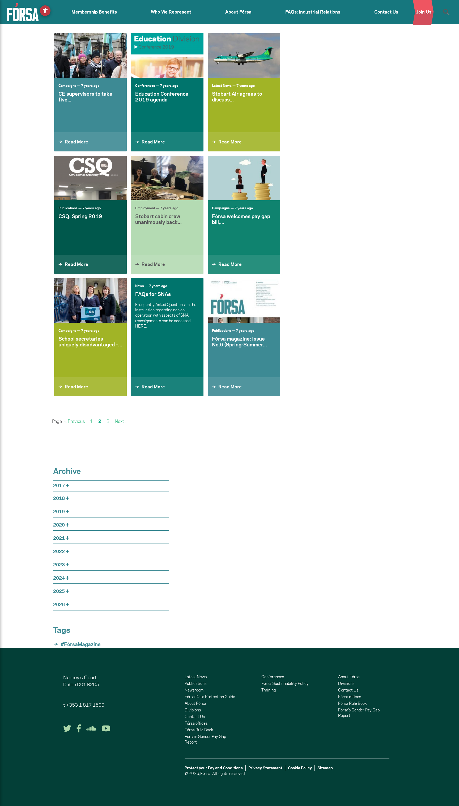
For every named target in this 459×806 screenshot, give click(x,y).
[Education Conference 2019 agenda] (167, 55)
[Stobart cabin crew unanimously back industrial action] (167, 178)
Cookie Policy (300, 768)
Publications (68, 208)
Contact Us (386, 12)
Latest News (222, 85)
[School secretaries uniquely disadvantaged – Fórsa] (90, 300)
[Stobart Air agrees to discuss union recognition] (244, 55)
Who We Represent (171, 12)
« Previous (75, 421)
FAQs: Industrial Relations (312, 12)
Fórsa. (205, 773)
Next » (121, 421)
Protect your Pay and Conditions (214, 768)
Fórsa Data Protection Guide (210, 696)
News (139, 285)
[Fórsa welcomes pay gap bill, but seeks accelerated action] (244, 178)
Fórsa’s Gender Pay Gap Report (205, 739)
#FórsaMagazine (81, 644)
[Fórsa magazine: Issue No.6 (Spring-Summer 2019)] (244, 300)
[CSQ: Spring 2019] (90, 178)
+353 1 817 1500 (85, 705)
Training (268, 690)
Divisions (193, 710)
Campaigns (67, 85)
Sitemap (325, 768)
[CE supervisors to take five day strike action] (90, 55)
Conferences (145, 85)
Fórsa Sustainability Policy (285, 683)
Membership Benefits (94, 12)
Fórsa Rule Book (199, 730)
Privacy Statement (265, 768)
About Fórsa (238, 12)
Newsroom (194, 690)
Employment (145, 208)
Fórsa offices (196, 723)
